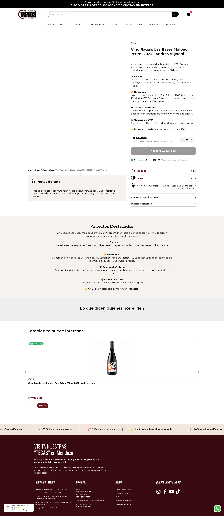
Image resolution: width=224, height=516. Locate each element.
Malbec (51, 170)
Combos (140, 25)
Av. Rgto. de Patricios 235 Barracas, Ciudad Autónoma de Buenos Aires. (52, 497)
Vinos (36, 170)
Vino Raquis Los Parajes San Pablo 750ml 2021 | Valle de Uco (61, 383)
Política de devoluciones (124, 497)
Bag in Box (170, 25)
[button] (25, 372)
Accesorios (113, 25)
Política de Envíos (122, 493)
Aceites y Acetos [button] (94, 25)
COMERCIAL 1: (83, 490)
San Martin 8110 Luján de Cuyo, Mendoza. (51, 493)
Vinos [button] (62, 25)
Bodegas (51, 25)
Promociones (154, 25)
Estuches (128, 25)
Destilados (77, 25)
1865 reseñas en (20, 510)
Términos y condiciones (124, 500)
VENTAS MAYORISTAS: (84, 505)
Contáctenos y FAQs (123, 489)
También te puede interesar (55, 331)
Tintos (43, 170)
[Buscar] (175, 14)
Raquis (134, 43)
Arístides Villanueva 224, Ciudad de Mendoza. (52, 489)
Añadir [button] (42, 405)
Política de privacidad (123, 504)
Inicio (30, 170)
